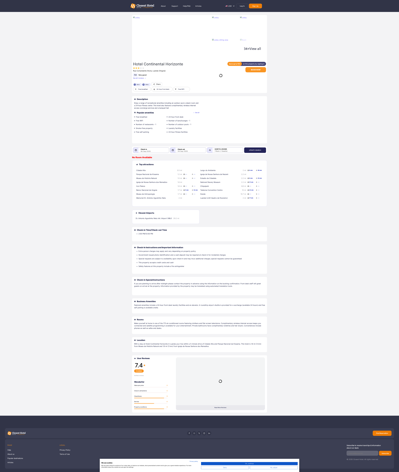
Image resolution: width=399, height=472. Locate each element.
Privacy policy (194, 461)
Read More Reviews (220, 407)
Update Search (255, 150)
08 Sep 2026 (146, 151)
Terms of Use (65, 454)
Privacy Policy (65, 450)
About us (10, 454)
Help (9, 450)
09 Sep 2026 (183, 151)
